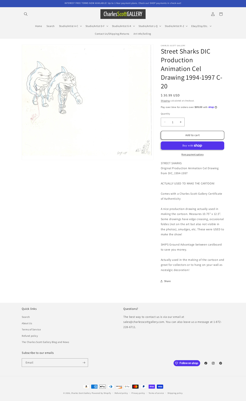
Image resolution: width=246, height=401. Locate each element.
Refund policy (30, 335)
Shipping (165, 100)
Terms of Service (31, 329)
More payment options (192, 154)
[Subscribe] (84, 362)
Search (26, 316)
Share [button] (167, 281)
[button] (26, 14)
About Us (27, 323)
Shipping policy (175, 393)
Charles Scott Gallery (81, 393)
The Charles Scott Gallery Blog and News (45, 342)
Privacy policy (138, 393)
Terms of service (156, 393)
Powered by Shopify (101, 393)
